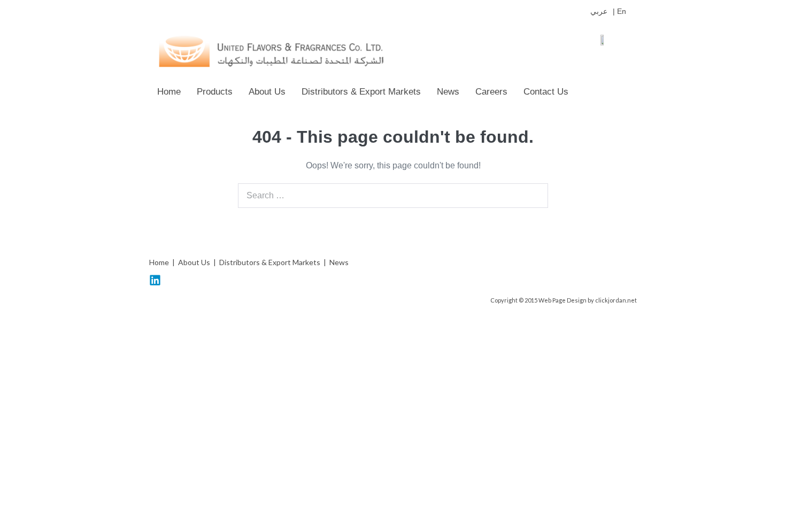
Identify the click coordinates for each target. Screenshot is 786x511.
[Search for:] (393, 195)
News (448, 92)
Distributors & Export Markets (361, 92)
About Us (267, 92)
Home (169, 92)
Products (215, 92)
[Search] (534, 195)
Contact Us (545, 92)
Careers (491, 92)
